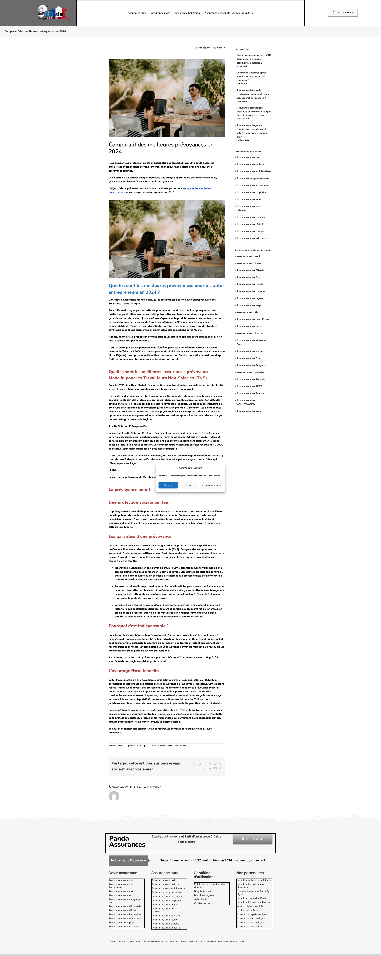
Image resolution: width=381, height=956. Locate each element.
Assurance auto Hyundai (250, 291)
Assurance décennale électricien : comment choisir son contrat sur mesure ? (253, 94)
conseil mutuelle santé (155, 746)
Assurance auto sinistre (250, 231)
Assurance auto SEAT (249, 386)
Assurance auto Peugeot (250, 365)
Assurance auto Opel (248, 358)
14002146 (198, 941)
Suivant (217, 47)
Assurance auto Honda (249, 284)
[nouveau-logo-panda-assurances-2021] (53, 6)
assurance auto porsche (250, 372)
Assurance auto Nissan (249, 351)
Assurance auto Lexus (249, 326)
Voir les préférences (211, 485)
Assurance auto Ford (248, 277)
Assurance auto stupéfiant (252, 192)
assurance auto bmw (248, 263)
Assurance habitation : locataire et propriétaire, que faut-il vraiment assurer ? (253, 111)
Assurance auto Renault (250, 379)
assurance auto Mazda (249, 333)
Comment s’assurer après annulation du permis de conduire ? (251, 76)
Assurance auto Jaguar (249, 298)
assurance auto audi (248, 256)
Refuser (189, 485)
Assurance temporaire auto (252, 178)
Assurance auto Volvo (249, 411)
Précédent (204, 47)
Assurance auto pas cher (250, 217)
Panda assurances (119, 746)
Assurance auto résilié (249, 224)
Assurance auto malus (249, 199)
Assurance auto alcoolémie (252, 185)
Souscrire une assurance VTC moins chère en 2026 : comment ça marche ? (253, 59)
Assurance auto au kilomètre (253, 171)
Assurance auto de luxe (250, 164)
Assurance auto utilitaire (251, 238)
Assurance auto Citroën (250, 270)
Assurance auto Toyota (250, 393)
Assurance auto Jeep (248, 305)
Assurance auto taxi (248, 157)
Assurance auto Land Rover (252, 319)
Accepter (168, 485)
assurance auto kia (247, 312)
